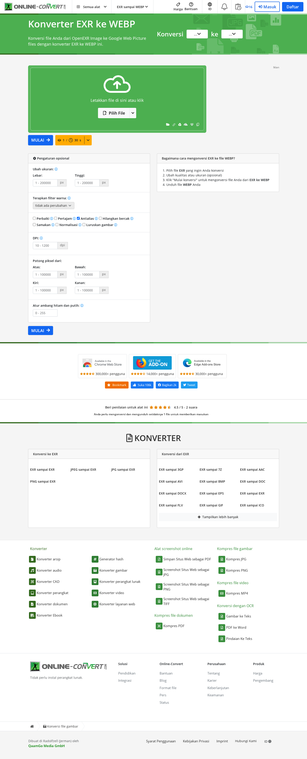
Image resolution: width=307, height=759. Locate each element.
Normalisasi (68, 225)
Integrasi (124, 680)
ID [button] (209, 9)
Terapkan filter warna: (50, 198)
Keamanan (215, 695)
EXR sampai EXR (42, 469)
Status (164, 702)
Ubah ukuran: (44, 169)
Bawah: (80, 267)
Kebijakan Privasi (196, 741)
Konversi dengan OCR (235, 605)
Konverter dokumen (52, 604)
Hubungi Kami (246, 741)
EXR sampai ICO (252, 505)
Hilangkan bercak (116, 218)
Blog (163, 680)
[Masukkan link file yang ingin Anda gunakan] (174, 124)
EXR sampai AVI (170, 481)
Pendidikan (127, 673)
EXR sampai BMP (212, 481)
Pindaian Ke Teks (239, 638)
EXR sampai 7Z (211, 469)
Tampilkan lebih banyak (219, 517)
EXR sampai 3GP (171, 469)
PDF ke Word (236, 627)
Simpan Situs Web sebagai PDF (187, 559)
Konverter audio (49, 570)
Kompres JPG (236, 559)
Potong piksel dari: (47, 261)
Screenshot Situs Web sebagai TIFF (186, 601)
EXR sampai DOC (252, 481)
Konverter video (111, 592)
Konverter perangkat (52, 592)
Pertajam (65, 218)
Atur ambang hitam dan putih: (56, 305)
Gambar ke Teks (238, 616)
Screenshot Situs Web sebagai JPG (186, 572)
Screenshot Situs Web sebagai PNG (186, 587)
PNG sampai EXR (43, 481)
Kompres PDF (174, 626)
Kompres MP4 (237, 593)
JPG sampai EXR (123, 469)
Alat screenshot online (173, 548)
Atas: (36, 267)
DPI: (36, 238)
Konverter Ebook (49, 615)
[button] (91, 6)
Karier (212, 680)
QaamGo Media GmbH (46, 745)
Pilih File (117, 113)
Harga (178, 9)
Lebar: (37, 175)
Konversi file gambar (62, 726)
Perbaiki (43, 218)
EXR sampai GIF (211, 505)
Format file (168, 688)
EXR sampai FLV (171, 505)
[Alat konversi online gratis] (38, 7)
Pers (163, 695)
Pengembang (263, 680)
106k (144, 385)
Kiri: (36, 283)
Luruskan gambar (99, 225)
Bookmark (119, 385)
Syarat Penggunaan (161, 741)
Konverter (38, 548)
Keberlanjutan (218, 688)
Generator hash (111, 559)
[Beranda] (32, 726)
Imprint (222, 741)
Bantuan (191, 9)
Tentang (213, 673)
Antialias (87, 218)
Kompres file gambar (235, 548)
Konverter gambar (113, 570)
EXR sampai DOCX (172, 493)
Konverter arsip (48, 559)
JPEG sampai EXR (83, 469)
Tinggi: (80, 175)
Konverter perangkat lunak (119, 581)
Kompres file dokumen (173, 615)
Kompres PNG (237, 570)
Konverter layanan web (117, 604)
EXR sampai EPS (212, 493)
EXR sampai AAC (252, 469)
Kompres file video (233, 582)
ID (266, 741)
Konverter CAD (48, 581)
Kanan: (80, 283)
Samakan (43, 225)
